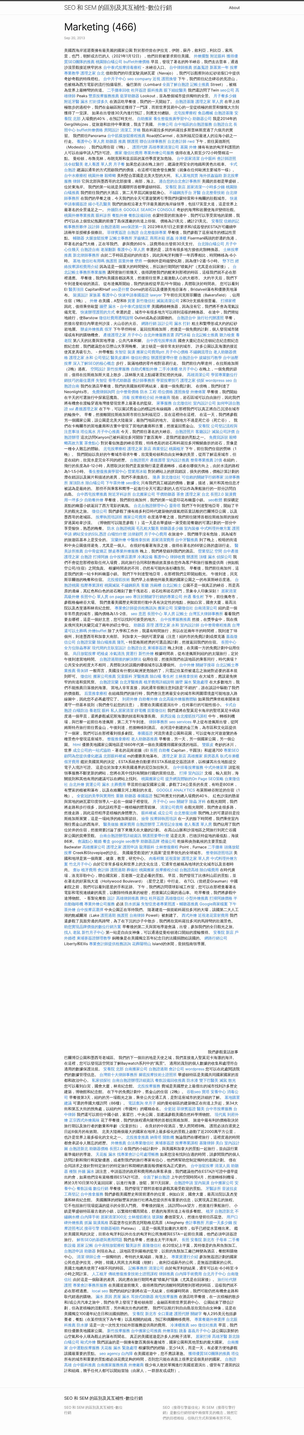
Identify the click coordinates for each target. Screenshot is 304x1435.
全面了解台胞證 (175, 84)
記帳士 (182, 613)
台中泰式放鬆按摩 (136, 306)
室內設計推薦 (177, 460)
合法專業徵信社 (140, 1143)
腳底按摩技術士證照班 (158, 1074)
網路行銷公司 (215, 938)
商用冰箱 (157, 238)
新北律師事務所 (86, 255)
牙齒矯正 (141, 238)
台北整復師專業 (153, 232)
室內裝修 (191, 528)
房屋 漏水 (121, 1296)
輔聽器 (78, 238)
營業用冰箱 (137, 471)
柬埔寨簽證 (156, 647)
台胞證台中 (186, 317)
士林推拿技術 (186, 676)
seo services (180, 721)
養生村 (198, 596)
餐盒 (106, 841)
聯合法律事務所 (153, 141)
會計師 (103, 869)
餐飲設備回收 (139, 215)
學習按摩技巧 (168, 380)
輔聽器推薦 (188, 903)
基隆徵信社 (151, 1245)
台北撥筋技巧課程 (192, 716)
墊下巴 (228, 260)
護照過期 (117, 869)
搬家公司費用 (135, 517)
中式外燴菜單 (215, 767)
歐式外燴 (88, 1342)
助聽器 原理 (144, 625)
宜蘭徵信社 (183, 608)
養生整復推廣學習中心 (172, 118)
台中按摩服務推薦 (176, 619)
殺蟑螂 (110, 175)
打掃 (183, 773)
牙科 (202, 801)
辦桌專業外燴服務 (124, 551)
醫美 (200, 1108)
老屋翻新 (108, 249)
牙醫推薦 (141, 676)
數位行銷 (100, 1188)
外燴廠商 (162, 397)
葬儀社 (132, 869)
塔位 (235, 1353)
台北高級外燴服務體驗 (178, 699)
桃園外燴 (95, 175)
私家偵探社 (101, 1080)
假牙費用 (71, 761)
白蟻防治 (80, 710)
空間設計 (98, 369)
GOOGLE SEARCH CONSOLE (150, 209)
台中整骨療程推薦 (216, 625)
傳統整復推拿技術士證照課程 (133, 1273)
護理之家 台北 (92, 73)
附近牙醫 (71, 101)
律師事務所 (158, 721)
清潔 (80, 1256)
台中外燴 (187, 664)
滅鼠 (223, 1080)
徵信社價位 (140, 357)
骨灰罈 (82, 670)
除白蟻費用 (209, 869)
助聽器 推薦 (116, 141)
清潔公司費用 (171, 807)
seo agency (110, 1353)
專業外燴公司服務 (159, 152)
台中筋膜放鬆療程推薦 (127, 135)
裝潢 (131, 352)
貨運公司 (93, 784)
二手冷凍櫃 (168, 369)
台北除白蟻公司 (211, 243)
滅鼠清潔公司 (168, 300)
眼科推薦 (155, 90)
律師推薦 (166, 1273)
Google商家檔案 (214, 903)
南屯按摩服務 (167, 1296)
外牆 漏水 (86, 1171)
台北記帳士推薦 (205, 334)
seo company (139, 78)
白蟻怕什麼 (117, 534)
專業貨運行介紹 (184, 1256)
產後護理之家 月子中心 (122, 334)
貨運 (131, 300)
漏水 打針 (182, 323)
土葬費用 (118, 784)
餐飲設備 (84, 1188)
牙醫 (197, 192)
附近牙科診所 (119, 494)
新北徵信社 (171, 477)
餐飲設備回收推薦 (170, 1080)
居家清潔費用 (162, 539)
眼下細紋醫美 (175, 90)
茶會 (180, 494)
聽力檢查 (227, 334)
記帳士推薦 (199, 84)
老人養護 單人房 (98, 164)
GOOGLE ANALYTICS (176, 790)
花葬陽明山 (141, 943)
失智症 (120, 352)
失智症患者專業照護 (158, 903)
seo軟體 (215, 499)
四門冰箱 (182, 334)
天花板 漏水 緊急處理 (119, 1347)
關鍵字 (196, 1313)
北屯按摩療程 (186, 112)
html (77, 744)
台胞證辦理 (145, 824)
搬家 (118, 152)
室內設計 (195, 773)
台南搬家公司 (136, 1069)
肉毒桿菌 (156, 858)
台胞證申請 (183, 1182)
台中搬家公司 (222, 1182)
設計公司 (165, 323)
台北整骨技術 (213, 192)
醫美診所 (133, 1245)
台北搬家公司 (143, 494)
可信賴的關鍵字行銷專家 (202, 477)
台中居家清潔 (188, 158)
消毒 (126, 397)
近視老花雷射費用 (213, 915)
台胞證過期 (110, 226)
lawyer (156, 295)
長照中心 (228, 642)
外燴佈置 (198, 391)
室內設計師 (189, 625)
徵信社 (86, 676)
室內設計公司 (204, 403)
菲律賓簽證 (116, 232)
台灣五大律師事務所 (206, 613)
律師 (77, 181)
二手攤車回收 (118, 90)
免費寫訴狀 (218, 437)
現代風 (220, 1114)
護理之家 (187, 380)
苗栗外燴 (125, 260)
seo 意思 (138, 613)
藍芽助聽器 (129, 95)
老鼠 (77, 932)
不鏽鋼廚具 (130, 585)
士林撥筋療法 (139, 1216)
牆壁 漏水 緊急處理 (191, 682)
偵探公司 (224, 556)
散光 (232, 1080)
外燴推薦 (118, 1143)
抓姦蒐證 (201, 67)
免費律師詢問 (103, 391)
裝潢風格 (100, 1222)
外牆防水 (114, 209)
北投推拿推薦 (137, 1137)
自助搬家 (144, 118)
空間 (218, 551)
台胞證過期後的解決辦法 (120, 659)
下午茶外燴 (115, 482)
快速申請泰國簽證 (133, 295)
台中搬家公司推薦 (146, 1330)
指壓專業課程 (92, 585)
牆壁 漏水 (108, 306)
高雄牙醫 (219, 1336)
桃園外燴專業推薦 (79, 215)
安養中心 (218, 1091)
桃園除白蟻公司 (109, 61)
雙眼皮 (208, 744)
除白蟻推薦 (106, 642)
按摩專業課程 (187, 1143)
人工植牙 (99, 1273)
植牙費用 (88, 869)
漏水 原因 (104, 1296)
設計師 (94, 226)
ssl (71, 408)
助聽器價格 (98, 1148)
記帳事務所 (137, 1268)
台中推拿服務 (92, 1194)
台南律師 (137, 915)
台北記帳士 (171, 585)
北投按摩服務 (149, 1086)
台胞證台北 (222, 124)
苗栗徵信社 (156, 710)
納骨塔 (156, 1137)
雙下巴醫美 (208, 1080)
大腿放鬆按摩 (97, 238)
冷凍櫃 (180, 238)
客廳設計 (203, 431)
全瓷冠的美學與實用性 (96, 795)
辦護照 (132, 141)
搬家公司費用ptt (150, 352)
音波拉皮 (229, 1188)
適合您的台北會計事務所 (180, 181)
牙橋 (137, 130)
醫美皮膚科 (120, 357)
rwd (191, 141)
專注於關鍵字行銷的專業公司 (157, 596)
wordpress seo (218, 380)
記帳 (89, 1245)
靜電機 (140, 710)
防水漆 (192, 1080)
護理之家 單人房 (209, 101)
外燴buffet (97, 630)
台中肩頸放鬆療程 (110, 1245)
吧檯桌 (102, 653)
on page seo (120, 596)
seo (193, 1325)
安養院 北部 (113, 1069)
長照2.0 (217, 494)
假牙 (108, 329)
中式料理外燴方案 (216, 528)
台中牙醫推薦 (186, 539)
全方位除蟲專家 (77, 647)
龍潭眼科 (146, 847)
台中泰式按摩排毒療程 (122, 67)
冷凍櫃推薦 (179, 1325)
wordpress (194, 1069)
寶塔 (205, 1091)
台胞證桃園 (125, 528)
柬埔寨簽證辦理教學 (94, 938)
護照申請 (130, 847)
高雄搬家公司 (93, 847)
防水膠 (82, 1325)
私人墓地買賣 (186, 175)
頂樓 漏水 (207, 556)
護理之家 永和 (81, 357)
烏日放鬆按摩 (85, 653)
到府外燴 (130, 699)
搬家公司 (165, 608)
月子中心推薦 (108, 431)
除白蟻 (155, 676)
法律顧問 (135, 534)
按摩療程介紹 (143, 397)
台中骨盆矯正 (96, 551)
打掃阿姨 (100, 556)
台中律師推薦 (180, 67)
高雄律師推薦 (127, 898)
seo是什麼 (120, 289)
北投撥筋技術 (118, 579)
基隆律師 (206, 1143)
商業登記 (160, 448)
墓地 (77, 260)
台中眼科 (208, 158)
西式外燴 (189, 915)
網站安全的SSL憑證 (89, 534)
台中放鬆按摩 (203, 1165)
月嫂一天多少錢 (218, 1222)
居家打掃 (203, 1336)
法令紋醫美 (73, 164)
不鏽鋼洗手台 (180, 192)
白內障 (127, 1353)
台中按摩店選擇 (123, 556)
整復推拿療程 (118, 738)
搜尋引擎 (92, 1228)
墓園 (184, 147)
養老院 (95, 710)
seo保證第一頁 (133, 226)
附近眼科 (217, 56)
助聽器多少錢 (171, 528)
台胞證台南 (90, 249)
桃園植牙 (176, 448)
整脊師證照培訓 (220, 852)
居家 (80, 1245)
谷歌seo (194, 1091)
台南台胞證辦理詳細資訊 (120, 835)
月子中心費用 (155, 534)
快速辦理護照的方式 (98, 312)
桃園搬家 (146, 869)
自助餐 (164, 750)
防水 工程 (148, 391)
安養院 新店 (175, 186)
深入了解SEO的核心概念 (94, 363)
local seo (100, 1290)
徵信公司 (99, 511)
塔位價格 (165, 391)
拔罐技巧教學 (211, 357)
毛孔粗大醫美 (147, 528)
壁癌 (138, 260)
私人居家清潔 (122, 710)
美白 (219, 1143)
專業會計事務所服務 (90, 1285)
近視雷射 (172, 858)
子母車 (221, 1239)
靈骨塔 (174, 505)
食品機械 (205, 112)
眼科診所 (103, 215)
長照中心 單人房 (94, 596)
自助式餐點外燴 (144, 369)
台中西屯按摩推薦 (162, 340)
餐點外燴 (119, 215)
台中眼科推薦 (84, 1364)
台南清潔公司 (205, 608)
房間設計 (111, 130)
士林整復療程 (167, 847)
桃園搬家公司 (152, 778)
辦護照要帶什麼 (164, 357)
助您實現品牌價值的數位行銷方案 (92, 926)
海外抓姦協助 (210, 175)
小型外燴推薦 (196, 898)
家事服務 (164, 403)
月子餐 (119, 164)
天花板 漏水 (106, 1154)
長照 (153, 750)
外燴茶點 (170, 1330)
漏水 (105, 784)
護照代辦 (139, 147)
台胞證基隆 (184, 101)
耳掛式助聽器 (142, 1296)
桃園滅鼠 (112, 585)
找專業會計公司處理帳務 (138, 1154)
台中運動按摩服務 (85, 1347)
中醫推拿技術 (138, 539)
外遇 (187, 596)
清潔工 (126, 130)
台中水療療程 (76, 175)
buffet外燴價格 (137, 61)
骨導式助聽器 (119, 380)
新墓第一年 (219, 67)
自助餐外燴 (93, 499)
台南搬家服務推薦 (112, 1364)
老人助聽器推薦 (144, 738)
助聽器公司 (202, 118)
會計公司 (176, 1069)
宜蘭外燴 (118, 539)
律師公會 (93, 1256)
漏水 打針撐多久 (94, 101)
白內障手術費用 (188, 1273)
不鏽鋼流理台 (201, 352)
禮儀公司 (168, 841)
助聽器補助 (110, 1228)
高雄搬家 (195, 756)
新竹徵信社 (145, 300)
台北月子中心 (214, 1273)
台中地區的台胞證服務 (193, 124)
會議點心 (85, 841)
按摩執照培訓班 (110, 517)
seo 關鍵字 (178, 801)
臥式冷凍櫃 (229, 756)
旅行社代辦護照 (210, 317)
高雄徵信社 (174, 898)
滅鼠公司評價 (223, 431)
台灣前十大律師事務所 (119, 1074)
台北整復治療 (185, 812)
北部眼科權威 (114, 756)
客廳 (145, 585)
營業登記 (205, 551)
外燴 (193, 147)
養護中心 (109, 295)
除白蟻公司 (95, 482)
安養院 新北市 (202, 1239)
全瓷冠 (170, 1108)
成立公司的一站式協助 (92, 750)
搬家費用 (127, 824)
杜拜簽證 (138, 90)
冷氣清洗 (117, 653)
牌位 (144, 898)
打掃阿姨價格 (220, 898)
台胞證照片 (184, 431)
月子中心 (160, 801)
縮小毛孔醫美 (99, 204)
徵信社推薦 (207, 1325)
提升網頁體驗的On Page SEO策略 (194, 778)
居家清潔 (228, 591)
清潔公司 (156, 1268)
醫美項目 (76, 289)
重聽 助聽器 (126, 795)
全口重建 (165, 1313)
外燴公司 (165, 124)
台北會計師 (176, 141)
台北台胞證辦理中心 (151, 505)
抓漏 (88, 1222)
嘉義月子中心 (199, 1330)
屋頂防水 (76, 482)
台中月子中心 (114, 78)
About (234, 7)
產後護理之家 (86, 408)
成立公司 (165, 812)
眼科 (105, 710)
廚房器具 (211, 756)
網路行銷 (149, 323)
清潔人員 (222, 1165)
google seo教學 (125, 841)
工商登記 (71, 1194)
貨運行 (131, 653)
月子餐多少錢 (225, 95)
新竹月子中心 (93, 932)
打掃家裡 (228, 300)
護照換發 (169, 78)
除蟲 (193, 801)
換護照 (111, 260)
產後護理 (157, 460)
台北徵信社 (182, 403)
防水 (111, 528)
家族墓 (95, 295)
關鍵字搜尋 (205, 664)
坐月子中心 (188, 369)
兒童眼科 (124, 676)
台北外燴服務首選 (159, 334)
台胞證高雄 (189, 869)
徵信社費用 (133, 152)
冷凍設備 (144, 556)
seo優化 (133, 482)
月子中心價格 (177, 352)
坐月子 (150, 1103)
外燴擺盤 (201, 56)
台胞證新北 (78, 1148)
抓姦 (170, 238)
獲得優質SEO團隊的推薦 (209, 1353)
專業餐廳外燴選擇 (210, 1319)
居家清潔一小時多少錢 (206, 186)
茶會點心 (92, 443)
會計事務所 (194, 1222)
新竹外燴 (146, 653)
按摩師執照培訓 (164, 818)
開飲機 (168, 1137)
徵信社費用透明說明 (116, 317)
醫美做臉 (111, 824)
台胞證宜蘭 (86, 642)
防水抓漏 (132, 903)
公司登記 (101, 357)
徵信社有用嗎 (93, 260)
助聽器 (90, 1251)
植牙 (210, 1211)
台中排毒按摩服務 (188, 767)
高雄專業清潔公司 (164, 147)
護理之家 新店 (139, 448)
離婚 (98, 841)
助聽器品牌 (150, 841)
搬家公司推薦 (104, 676)
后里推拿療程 (95, 693)
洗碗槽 (155, 585)
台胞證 (133, 232)
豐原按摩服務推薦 (104, 95)
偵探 (200, 380)
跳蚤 (183, 1330)
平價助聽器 (165, 494)
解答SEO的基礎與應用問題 (99, 1239)
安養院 (217, 221)
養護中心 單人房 (90, 141)
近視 (156, 78)
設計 (111, 898)
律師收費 (177, 556)
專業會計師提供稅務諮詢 (136, 608)
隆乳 (121, 642)
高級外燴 (71, 596)
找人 (68, 932)
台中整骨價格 (128, 391)
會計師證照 (226, 158)
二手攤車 (215, 847)
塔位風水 (88, 431)
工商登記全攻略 (169, 824)
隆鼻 (156, 477)
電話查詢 (135, 1103)
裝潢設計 (80, 295)
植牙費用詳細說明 (159, 682)
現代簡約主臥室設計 (109, 647)
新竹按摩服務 (119, 369)
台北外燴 (76, 784)
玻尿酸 (157, 1216)
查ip (76, 869)
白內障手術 (90, 1216)
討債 (218, 460)
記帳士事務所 (120, 238)
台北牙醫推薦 (131, 682)
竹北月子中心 (80, 864)
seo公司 (227, 90)
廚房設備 (168, 716)
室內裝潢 (201, 1182)
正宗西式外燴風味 (85, 1120)
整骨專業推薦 (201, 460)
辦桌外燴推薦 (92, 329)
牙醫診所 (213, 1188)
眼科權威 (149, 812)
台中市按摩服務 (219, 1108)
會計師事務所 (143, 380)
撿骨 (145, 818)
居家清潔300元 (114, 1216)
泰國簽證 (145, 733)
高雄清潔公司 (198, 374)
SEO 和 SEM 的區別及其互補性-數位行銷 (118, 7)
